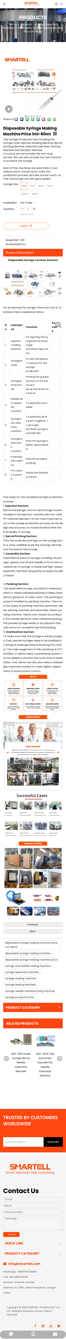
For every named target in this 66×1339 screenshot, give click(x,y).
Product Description (20, 253)
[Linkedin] (43, 1326)
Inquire (24, 226)
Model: (10, 240)
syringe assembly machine (22, 972)
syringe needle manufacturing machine (30, 991)
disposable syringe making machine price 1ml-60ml (31, 945)
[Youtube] (51, 1326)
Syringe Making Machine (20, 984)
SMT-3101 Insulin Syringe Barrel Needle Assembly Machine (21, 1062)
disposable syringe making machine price (31, 960)
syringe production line (19, 997)
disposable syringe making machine (27, 953)
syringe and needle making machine (28, 966)
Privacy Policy (43, 1311)
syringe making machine (20, 978)
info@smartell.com (24, 1263)
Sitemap (12, 1314)
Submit (12, 1234)
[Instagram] (59, 1326)
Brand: (10, 244)
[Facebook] (35, 1326)
